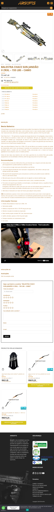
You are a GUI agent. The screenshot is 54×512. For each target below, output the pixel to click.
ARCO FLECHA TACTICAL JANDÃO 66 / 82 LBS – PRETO (39, 374)
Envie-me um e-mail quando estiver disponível (17, 88)
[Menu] (2, 3)
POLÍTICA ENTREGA (38, 492)
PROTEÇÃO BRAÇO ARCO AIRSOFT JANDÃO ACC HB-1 (13, 374)
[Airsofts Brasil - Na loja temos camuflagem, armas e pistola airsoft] (27, 3)
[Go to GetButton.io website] (3, 510)
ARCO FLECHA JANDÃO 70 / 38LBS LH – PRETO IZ (13, 412)
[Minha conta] (48, 3)
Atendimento (6, 295)
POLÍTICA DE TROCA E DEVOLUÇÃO (42, 494)
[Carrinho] (52, 3)
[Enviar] (51, 8)
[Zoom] (3, 51)
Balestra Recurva (16, 64)
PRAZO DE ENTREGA (38, 487)
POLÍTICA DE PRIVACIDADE (40, 485)
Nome (4, 323)
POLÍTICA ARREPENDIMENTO (40, 491)
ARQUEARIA (7, 64)
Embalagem (6, 300)
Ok (27, 509)
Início (2, 64)
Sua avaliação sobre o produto (11, 311)
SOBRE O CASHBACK (38, 483)
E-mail (4, 329)
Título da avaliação (8, 289)
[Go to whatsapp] (3, 508)
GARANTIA (35, 489)
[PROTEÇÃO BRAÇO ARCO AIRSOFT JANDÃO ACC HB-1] (13, 361)
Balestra (7, 129)
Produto (5, 305)
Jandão (3, 113)
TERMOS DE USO (37, 496)
